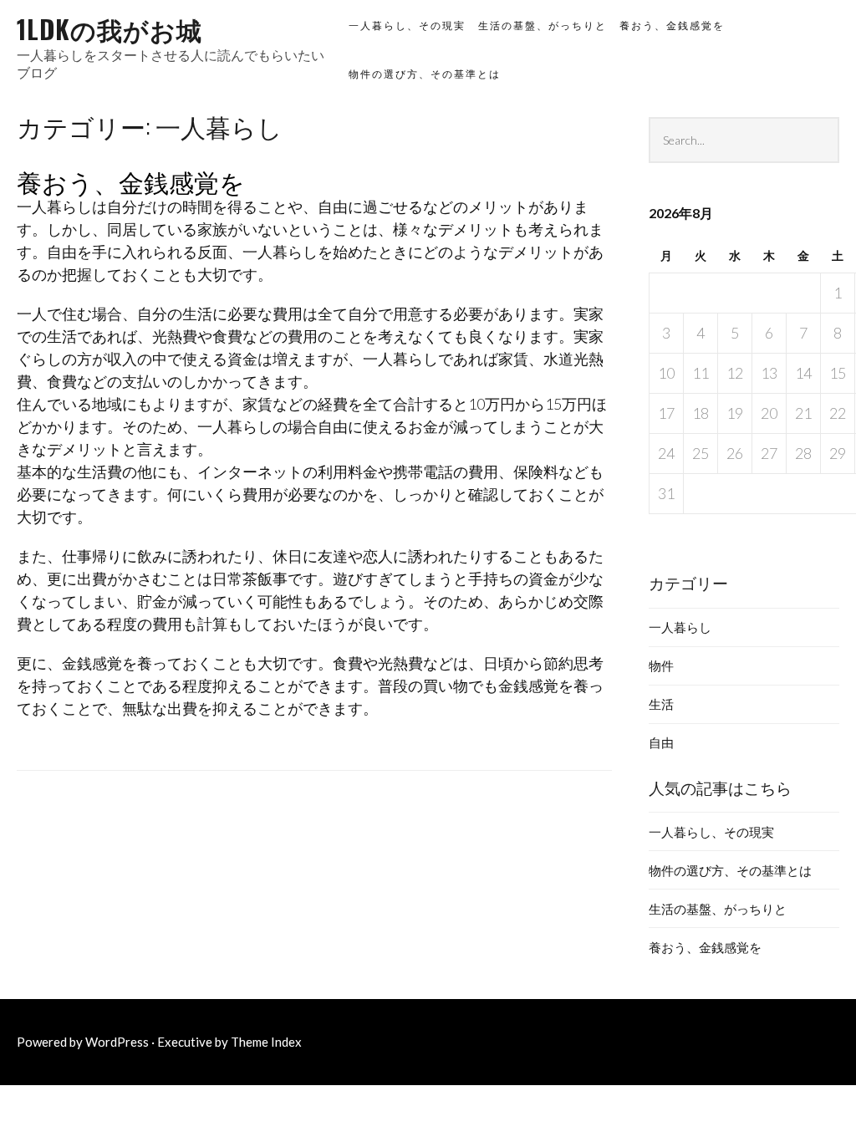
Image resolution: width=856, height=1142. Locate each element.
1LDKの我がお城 (109, 29)
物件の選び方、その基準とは (425, 74)
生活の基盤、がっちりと (542, 25)
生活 (661, 703)
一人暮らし (680, 627)
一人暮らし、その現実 (407, 25)
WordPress (117, 1041)
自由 (661, 742)
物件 (661, 665)
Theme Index (266, 1041)
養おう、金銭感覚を (672, 25)
